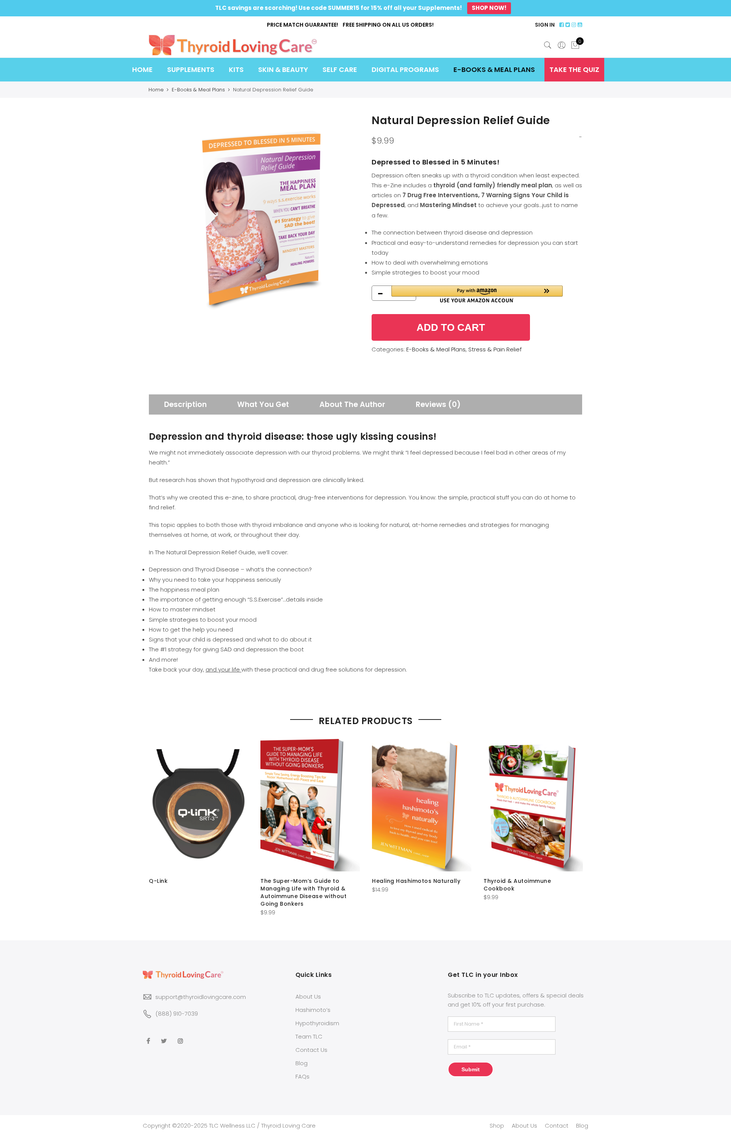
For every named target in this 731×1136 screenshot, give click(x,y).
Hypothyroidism (317, 1023)
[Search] (548, 45)
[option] (254, 218)
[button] (477, 294)
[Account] (561, 45)
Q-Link (158, 881)
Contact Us (311, 1050)
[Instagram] (181, 1035)
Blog (301, 1063)
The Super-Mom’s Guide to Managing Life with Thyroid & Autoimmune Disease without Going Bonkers (303, 892)
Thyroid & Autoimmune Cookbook (517, 884)
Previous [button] (155, 822)
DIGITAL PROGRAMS (405, 69)
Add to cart (451, 327)
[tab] (185, 404)
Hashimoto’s (312, 1010)
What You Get (263, 404)
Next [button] (575, 822)
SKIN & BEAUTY (283, 69)
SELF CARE (339, 69)
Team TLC (308, 1036)
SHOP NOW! (489, 8)
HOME (142, 69)
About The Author (352, 404)
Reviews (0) (438, 404)
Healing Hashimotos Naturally (416, 881)
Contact (556, 1126)
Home (156, 89)
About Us (308, 996)
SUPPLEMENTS (190, 69)
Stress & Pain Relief (495, 349)
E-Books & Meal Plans (198, 89)
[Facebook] (149, 1035)
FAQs (302, 1076)
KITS (236, 69)
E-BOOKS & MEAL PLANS (494, 69)
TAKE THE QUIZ (574, 69)
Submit (470, 1069)
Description (185, 404)
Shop (497, 1126)
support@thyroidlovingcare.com (200, 997)
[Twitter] (165, 1035)
